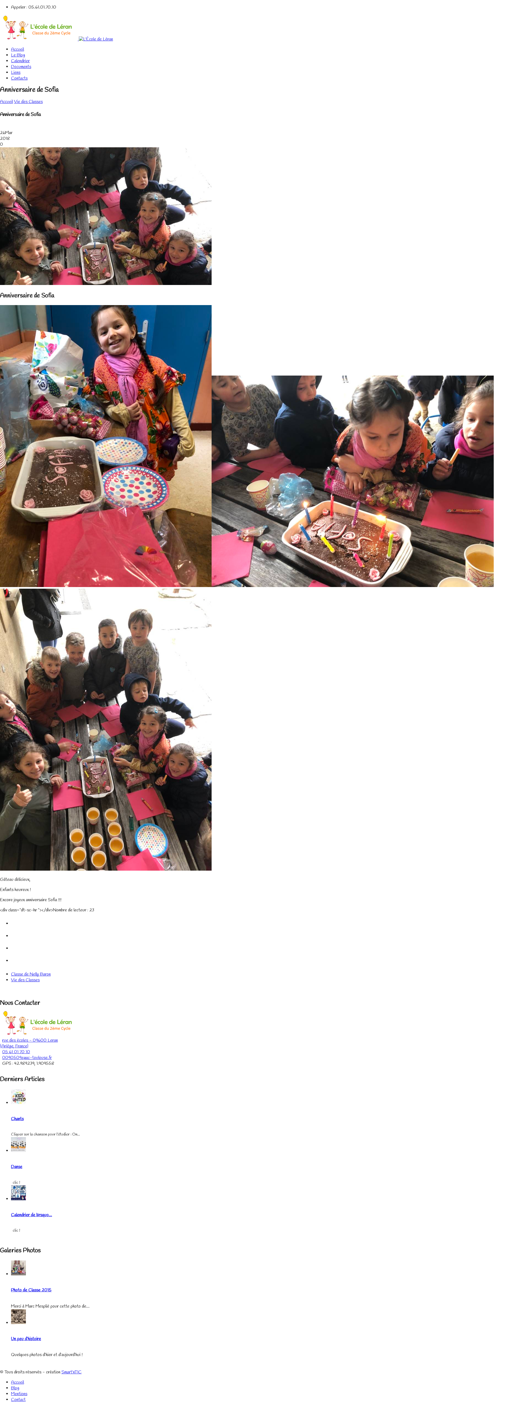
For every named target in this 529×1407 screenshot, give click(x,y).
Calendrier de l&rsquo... (31, 1215)
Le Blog (18, 55)
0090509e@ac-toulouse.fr (27, 1058)
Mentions (19, 1394)
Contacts (19, 78)
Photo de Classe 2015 (31, 1290)
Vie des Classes (28, 102)
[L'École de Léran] (56, 39)
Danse (16, 1167)
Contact (18, 1400)
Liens (15, 72)
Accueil (17, 49)
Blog (15, 1388)
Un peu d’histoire (26, 1339)
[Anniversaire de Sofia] (106, 284)
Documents (21, 67)
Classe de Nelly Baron (31, 974)
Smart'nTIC (71, 1372)
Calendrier (20, 61)
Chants (17, 1119)
